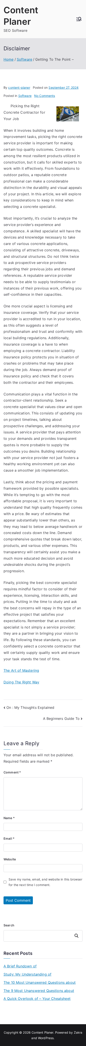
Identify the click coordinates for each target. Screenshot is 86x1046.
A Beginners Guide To (61, 718)
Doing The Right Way (21, 682)
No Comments (44, 96)
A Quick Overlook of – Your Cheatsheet (37, 998)
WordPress (46, 1038)
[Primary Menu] (78, 19)
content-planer (19, 87)
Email (9, 838)
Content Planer (42, 1032)
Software (25, 96)
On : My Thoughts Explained (30, 707)
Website (10, 859)
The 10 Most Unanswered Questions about (40, 982)
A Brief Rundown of (20, 966)
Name (9, 818)
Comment (12, 772)
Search (9, 925)
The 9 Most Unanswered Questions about (39, 990)
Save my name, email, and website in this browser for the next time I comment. (45, 882)
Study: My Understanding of (27, 974)
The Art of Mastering (21, 670)
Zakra (78, 1032)
